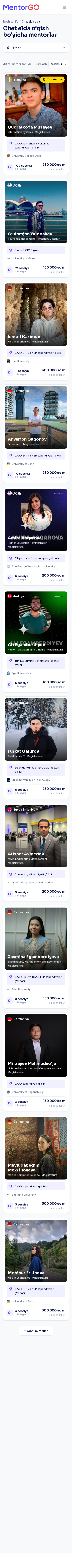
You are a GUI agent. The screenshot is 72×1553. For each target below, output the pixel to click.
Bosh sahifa (10, 21)
